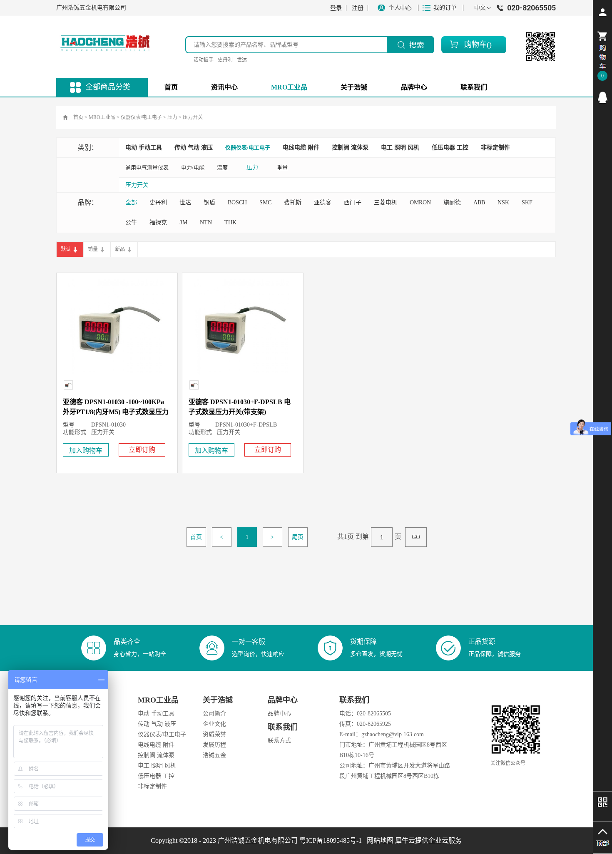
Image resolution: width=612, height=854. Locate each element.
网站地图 (378, 840)
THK (230, 222)
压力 (172, 117)
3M (183, 222)
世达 (242, 60)
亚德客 (322, 202)
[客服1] (602, 97)
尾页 (298, 537)
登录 (336, 8)
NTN (206, 222)
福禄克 (158, 222)
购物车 (475, 44)
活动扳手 (204, 60)
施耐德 (452, 202)
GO (416, 537)
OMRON (420, 202)
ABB (479, 202)
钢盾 (209, 202)
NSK (503, 202)
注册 (357, 8)
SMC (265, 202)
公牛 (131, 222)
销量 (93, 249)
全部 (131, 202)
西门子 (352, 202)
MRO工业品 (102, 117)
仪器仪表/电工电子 (141, 117)
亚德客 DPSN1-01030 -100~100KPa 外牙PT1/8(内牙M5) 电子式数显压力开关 (116, 411)
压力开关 (193, 117)
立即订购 (142, 449)
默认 (66, 249)
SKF (527, 202)
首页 (171, 87)
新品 (120, 249)
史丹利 (225, 60)
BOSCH (237, 202)
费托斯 (292, 202)
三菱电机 (385, 202)
